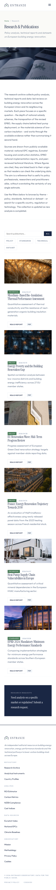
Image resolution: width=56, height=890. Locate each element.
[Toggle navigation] (50, 5)
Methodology (10, 850)
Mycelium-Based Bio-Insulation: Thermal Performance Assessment (26, 297)
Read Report (16, 324)
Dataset (10, 248)
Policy (9, 241)
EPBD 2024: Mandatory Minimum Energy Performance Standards (26, 643)
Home (6, 21)
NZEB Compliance (12, 802)
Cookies (7, 861)
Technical (42, 241)
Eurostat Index (11, 821)
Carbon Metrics (11, 797)
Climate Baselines (12, 832)
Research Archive (12, 767)
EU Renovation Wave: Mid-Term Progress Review (25, 438)
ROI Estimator (10, 791)
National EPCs (10, 826)
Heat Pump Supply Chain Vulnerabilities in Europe (21, 576)
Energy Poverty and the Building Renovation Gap (25, 368)
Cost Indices (9, 808)
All (48, 234)
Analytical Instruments (14, 773)
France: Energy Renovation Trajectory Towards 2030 (28, 505)
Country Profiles (11, 779)
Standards (25, 241)
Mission (7, 844)
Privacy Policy (10, 856)
